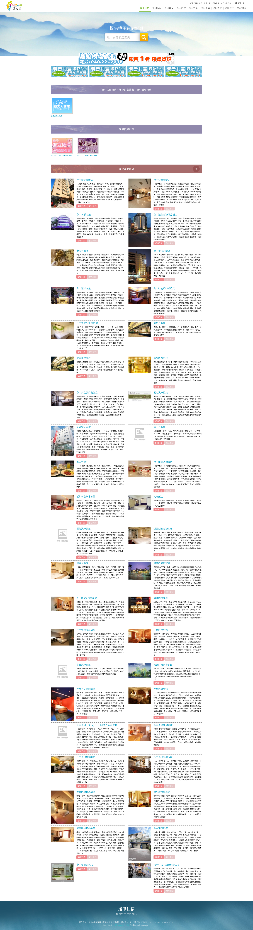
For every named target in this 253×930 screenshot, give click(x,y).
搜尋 (144, 37)
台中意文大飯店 (84, 179)
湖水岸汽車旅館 (162, 791)
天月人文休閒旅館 (85, 688)
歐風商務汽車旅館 (163, 664)
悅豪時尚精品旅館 (85, 828)
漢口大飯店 (82, 461)
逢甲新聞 (217, 8)
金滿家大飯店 (83, 427)
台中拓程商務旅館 (85, 630)
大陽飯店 (158, 496)
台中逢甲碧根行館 (163, 757)
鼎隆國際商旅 (161, 597)
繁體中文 (239, 3)
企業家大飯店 (83, 357)
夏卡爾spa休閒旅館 (86, 597)
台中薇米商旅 (83, 288)
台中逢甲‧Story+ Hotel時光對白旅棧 (96, 725)
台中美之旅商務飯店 (87, 392)
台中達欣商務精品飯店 (165, 214)
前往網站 (92, 206)
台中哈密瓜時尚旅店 (164, 288)
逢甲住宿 (13, 6)
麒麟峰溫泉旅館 (162, 563)
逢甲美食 (193, 8)
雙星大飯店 (159, 323)
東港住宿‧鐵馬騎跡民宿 (167, 864)
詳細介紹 (81, 206)
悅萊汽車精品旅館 (85, 791)
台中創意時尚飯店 (163, 461)
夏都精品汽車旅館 (85, 496)
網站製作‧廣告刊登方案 (221, 3)
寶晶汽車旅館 (83, 664)
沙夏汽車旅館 (161, 688)
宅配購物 (241, 8)
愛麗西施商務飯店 (163, 528)
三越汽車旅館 (161, 630)
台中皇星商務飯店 (163, 725)
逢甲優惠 (205, 8)
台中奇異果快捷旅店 (87, 323)
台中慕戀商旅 (83, 214)
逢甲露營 (169, 8)
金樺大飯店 (82, 250)
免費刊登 (207, 3)
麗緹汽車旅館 (83, 528)
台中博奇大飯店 (162, 250)
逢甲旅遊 (181, 8)
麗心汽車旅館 (161, 392)
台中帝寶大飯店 (162, 179)
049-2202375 (154, 922)
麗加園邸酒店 (161, 357)
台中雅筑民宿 (161, 828)
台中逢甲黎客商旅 (85, 757)
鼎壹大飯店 (82, 563)
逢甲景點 (229, 8)
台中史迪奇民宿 (84, 864)
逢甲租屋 (157, 8)
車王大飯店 (159, 427)
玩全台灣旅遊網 (196, 3)
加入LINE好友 (167, 922)
